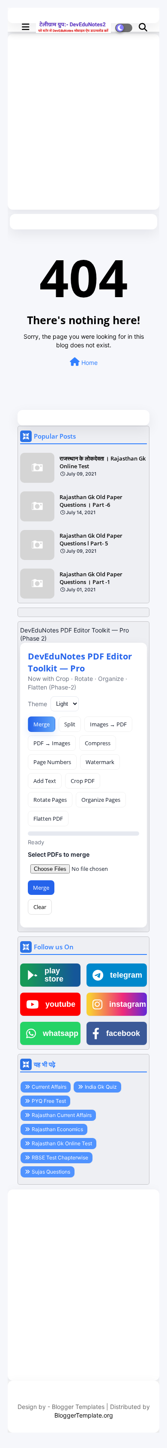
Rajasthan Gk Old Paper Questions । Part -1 (91, 578)
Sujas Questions (51, 1171)
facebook (123, 1033)
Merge (41, 724)
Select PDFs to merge (58, 854)
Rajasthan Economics (57, 1129)
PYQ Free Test (49, 1101)
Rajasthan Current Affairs (62, 1115)
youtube (60, 1004)
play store (54, 975)
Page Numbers (52, 762)
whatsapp (60, 1033)
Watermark (100, 762)
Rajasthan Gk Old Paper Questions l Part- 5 (91, 539)
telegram (126, 975)
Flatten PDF (48, 818)
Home (89, 362)
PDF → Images (51, 743)
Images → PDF (108, 724)
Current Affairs (49, 1087)
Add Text (44, 781)
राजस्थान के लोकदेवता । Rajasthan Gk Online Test (103, 462)
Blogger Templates (78, 1406)
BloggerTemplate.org (83, 1415)
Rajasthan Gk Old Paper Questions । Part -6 (91, 501)
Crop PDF (83, 781)
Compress (97, 743)
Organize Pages (100, 800)
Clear (39, 907)
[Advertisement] (83, 124)
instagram (127, 1004)
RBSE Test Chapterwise (60, 1157)
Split (69, 724)
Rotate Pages (50, 800)
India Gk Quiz (101, 1087)
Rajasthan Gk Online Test (62, 1143)
